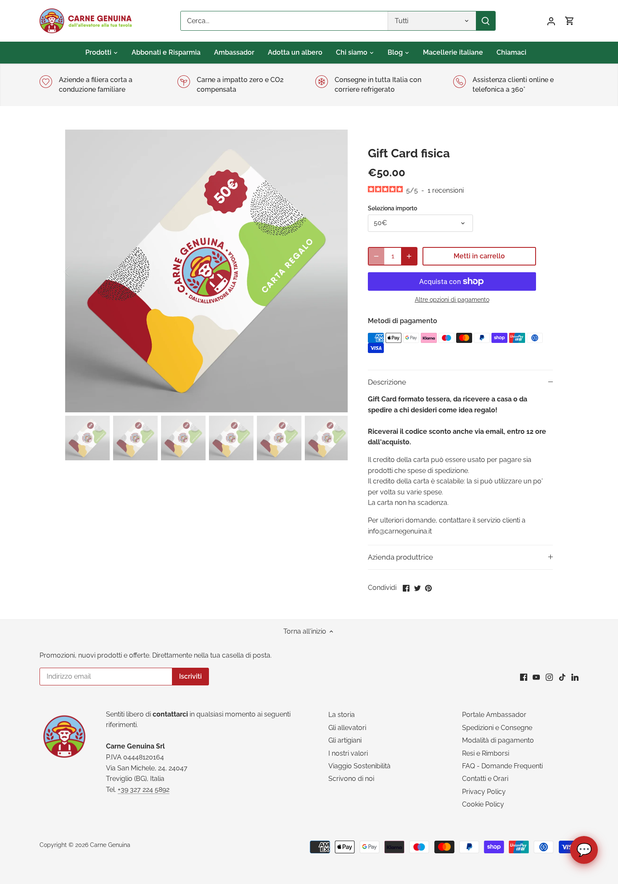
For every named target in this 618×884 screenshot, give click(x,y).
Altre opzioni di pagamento (452, 300)
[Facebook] (523, 677)
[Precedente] (78, 271)
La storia (341, 715)
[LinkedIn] (574, 677)
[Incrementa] (409, 256)
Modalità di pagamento (498, 740)
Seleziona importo (392, 208)
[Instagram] (549, 677)
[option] (206, 271)
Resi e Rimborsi (485, 753)
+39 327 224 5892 (143, 790)
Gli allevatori (347, 728)
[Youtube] (536, 677)
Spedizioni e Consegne (497, 728)
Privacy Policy (484, 792)
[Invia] (485, 20)
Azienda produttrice (400, 557)
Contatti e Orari (485, 779)
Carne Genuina (110, 844)
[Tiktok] (562, 677)
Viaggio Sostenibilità (359, 766)
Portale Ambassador (494, 715)
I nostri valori (348, 753)
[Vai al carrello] (570, 20)
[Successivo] (335, 271)
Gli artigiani (345, 740)
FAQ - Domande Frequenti (502, 766)
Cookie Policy (483, 804)
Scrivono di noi (351, 779)
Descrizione (387, 382)
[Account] (551, 20)
